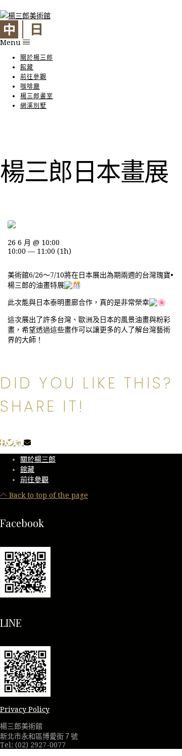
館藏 (26, 67)
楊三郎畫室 (36, 96)
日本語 (36, 29)
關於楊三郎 (36, 57)
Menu (11, 42)
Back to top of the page (47, 495)
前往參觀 (33, 76)
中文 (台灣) (9, 29)
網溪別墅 (33, 105)
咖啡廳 (30, 86)
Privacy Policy (25, 709)
